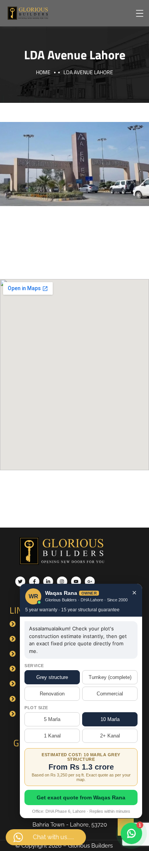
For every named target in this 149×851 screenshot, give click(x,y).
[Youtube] (76, 581)
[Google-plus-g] (90, 581)
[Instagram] (62, 581)
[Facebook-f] (34, 581)
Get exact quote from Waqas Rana (81, 797)
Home (43, 72)
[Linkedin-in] (48, 581)
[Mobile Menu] (139, 13)
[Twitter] (20, 581)
